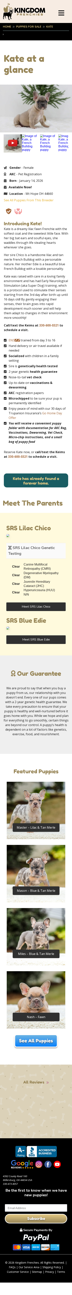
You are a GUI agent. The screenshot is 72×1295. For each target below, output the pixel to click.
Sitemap (37, 1272)
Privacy (49, 1272)
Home (7, 27)
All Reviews (33, 1082)
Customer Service (18, 1272)
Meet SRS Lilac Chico (36, 607)
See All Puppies (36, 1041)
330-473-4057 (10, 1184)
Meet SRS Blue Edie (36, 639)
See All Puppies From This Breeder (29, 200)
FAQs (12, 1267)
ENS (12, 340)
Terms (61, 1272)
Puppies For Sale (28, 27)
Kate (49, 27)
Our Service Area (29, 1267)
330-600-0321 (49, 325)
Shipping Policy (51, 1267)
